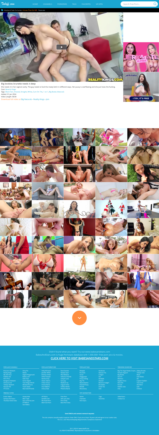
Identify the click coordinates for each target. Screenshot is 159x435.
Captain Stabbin (142, 381)
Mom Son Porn (46, 403)
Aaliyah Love (65, 379)
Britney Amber (46, 375)
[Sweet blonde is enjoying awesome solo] (111, 191)
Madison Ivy (64, 383)
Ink (138, 379)
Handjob (101, 379)
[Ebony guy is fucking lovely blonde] (143, 191)
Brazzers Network (9, 371)
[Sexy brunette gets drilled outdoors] (79, 281)
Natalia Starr (65, 373)
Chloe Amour (46, 383)
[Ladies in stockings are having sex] (143, 263)
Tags (74, 4)
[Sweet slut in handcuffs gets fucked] (79, 173)
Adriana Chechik (66, 377)
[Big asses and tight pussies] (47, 245)
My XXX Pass (7, 375)
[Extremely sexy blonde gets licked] (111, 173)
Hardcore (102, 371)
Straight (24, 92)
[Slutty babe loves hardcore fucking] (47, 299)
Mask (138, 375)
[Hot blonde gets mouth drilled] (79, 263)
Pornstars (62, 4)
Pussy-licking (84, 379)
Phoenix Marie (65, 389)
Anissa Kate (45, 389)
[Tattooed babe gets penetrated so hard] (16, 263)
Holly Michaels (46, 371)
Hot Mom (140, 385)
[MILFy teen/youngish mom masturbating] (79, 191)
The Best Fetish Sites (10, 401)
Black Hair (9, 92)
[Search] (155, 4)
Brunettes (102, 385)
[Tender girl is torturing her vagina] (16, 209)
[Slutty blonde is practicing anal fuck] (143, 209)
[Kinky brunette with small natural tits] (47, 227)
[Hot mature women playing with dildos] (47, 155)
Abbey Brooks (141, 371)
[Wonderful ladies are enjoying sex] (16, 281)
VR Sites (99, 4)
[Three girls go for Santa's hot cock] (16, 245)
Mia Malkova (65, 375)
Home (35, 4)
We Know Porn (46, 401)
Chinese (139, 389)
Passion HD (7, 387)
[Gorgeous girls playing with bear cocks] (16, 191)
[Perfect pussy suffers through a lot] (79, 137)
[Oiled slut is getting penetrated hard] (111, 227)
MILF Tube (26, 399)
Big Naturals (26, 99)
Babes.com (26, 377)
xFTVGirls (45, 397)
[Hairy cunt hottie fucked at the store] (79, 155)
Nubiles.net (7, 377)
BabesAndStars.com (46, 354)
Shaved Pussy (84, 385)
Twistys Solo (141, 373)
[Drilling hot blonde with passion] (111, 299)
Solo (100, 389)
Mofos (25, 373)
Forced (120, 385)
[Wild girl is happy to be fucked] (47, 263)
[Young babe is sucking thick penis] (111, 245)
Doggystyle (83, 377)
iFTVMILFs (26, 403)
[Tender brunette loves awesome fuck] (47, 209)
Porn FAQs (64, 401)
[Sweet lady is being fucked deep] (16, 173)
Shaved (17, 92)
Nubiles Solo (122, 387)
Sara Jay (63, 381)
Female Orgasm (123, 373)
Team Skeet (26, 387)
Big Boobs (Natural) (56, 92)
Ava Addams (46, 387)
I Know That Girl (29, 10)
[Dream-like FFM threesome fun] (143, 155)
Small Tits (102, 387)
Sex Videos (26, 405)
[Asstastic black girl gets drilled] (16, 155)
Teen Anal (140, 383)
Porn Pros (6, 379)
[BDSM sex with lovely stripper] (79, 227)
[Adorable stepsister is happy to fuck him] (111, 137)
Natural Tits (102, 373)
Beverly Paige (10, 89)
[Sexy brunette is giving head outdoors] (143, 173)
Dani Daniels (65, 371)
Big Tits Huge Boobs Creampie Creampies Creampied (135, 371)
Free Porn (64, 397)
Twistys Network (8, 385)
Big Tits (82, 381)
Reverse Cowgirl (104, 383)
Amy (119, 389)
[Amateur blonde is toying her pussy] (47, 191)
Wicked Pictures (28, 385)
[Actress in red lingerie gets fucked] (79, 245)
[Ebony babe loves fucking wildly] (16, 299)
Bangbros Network (9, 381)
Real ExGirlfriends (28, 389)
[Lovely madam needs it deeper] (79, 299)
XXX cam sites (65, 399)
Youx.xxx (41, 10)
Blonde (82, 387)
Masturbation (84, 383)
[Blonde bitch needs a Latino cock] (143, 299)
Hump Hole (26, 397)
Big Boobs (121, 375)
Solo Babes (140, 377)
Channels (47, 4)
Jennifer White (46, 373)
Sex (100, 377)
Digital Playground (28, 375)
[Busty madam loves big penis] (111, 281)
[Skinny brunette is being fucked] (16, 227)
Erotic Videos (7, 397)
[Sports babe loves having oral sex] (143, 281)
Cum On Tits (38, 92)
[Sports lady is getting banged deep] (47, 173)
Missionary (83, 389)
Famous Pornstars (9, 399)
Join (47, 99)
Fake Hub (26, 379)
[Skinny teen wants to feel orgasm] (79, 209)
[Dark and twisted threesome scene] (47, 137)
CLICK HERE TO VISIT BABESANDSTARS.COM (79, 358)
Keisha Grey (45, 379)
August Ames (65, 385)
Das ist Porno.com (28, 401)
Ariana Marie (46, 385)
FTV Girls (6, 389)
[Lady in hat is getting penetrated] (143, 227)
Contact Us (121, 399)
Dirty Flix (25, 371)
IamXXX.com (46, 399)
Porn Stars (83, 401)
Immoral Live (7, 383)
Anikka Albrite (65, 387)
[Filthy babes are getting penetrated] (47, 281)
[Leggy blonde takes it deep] (111, 155)
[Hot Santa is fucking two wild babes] (111, 209)
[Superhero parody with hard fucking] (16, 137)
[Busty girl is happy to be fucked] (111, 263)
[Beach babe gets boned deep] (143, 137)
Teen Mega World (28, 383)
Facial (81, 375)
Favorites (86, 4)
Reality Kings (38, 99)
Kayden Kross (122, 381)
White (30, 92)
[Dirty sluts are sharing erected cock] (143, 245)
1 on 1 (45, 92)
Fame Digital (27, 381)
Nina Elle (120, 383)
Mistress (120, 379)
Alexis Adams (46, 381)
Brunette (82, 373)
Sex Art (120, 377)
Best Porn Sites (65, 403)
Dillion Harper (46, 377)
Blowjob (82, 371)
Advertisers (121, 397)
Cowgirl (101, 375)
